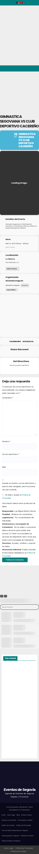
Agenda (8, 747)
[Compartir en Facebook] (6, 354)
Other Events (12, 269)
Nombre (6, 441)
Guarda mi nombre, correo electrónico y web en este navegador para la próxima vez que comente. (19, 486)
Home (4, 815)
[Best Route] (11, 370)
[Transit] (19, 370)
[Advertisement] (19, 92)
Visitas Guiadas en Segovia (11, 841)
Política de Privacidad (23, 825)
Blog (18, 815)
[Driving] (15, 370)
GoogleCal (28, 341)
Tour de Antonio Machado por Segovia (15, 830)
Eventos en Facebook (9, 820)
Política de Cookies (8, 825)
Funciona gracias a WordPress (17, 807)
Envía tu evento (26, 815)
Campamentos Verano (10, 674)
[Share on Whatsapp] (23, 354)
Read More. (24, 285)
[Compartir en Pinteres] (19, 354)
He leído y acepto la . (16, 496)
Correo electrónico (10, 454)
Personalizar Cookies (25, 820)
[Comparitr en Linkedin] (15, 354)
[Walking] (24, 370)
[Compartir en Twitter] (10, 354)
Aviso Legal (11, 815)
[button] (28, 68)
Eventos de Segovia (5, 20)
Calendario (15, 341)
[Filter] (1, 596)
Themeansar (25, 810)
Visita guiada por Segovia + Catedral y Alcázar (17, 835)
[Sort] (5, 596)
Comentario (7, 398)
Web (4, 467)
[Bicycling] (28, 370)
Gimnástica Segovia (14, 281)
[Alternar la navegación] (35, 68)
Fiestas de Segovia (8, 697)
